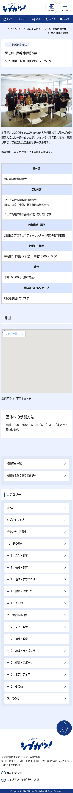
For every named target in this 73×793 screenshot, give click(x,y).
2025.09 (45, 61)
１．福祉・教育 (19, 567)
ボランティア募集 (17, 531)
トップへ (64, 730)
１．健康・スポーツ (21, 591)
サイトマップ (14, 773)
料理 (22, 61)
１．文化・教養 (19, 555)
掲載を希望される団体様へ (21, 475)
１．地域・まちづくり (22, 579)
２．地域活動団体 (57, 29)
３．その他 (13, 698)
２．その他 (16, 686)
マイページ (51, 10)
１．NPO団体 (15, 543)
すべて (10, 508)
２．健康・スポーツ (21, 662)
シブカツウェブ (15, 519)
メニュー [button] (64, 10)
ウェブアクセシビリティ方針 (23, 779)
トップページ (14, 29)
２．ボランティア (20, 674)
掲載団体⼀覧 (14, 463)
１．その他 (16, 603)
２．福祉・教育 (19, 638)
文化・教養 (11, 61)
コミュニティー (35, 29)
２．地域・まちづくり (22, 650)
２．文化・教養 (19, 627)
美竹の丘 (32, 61)
